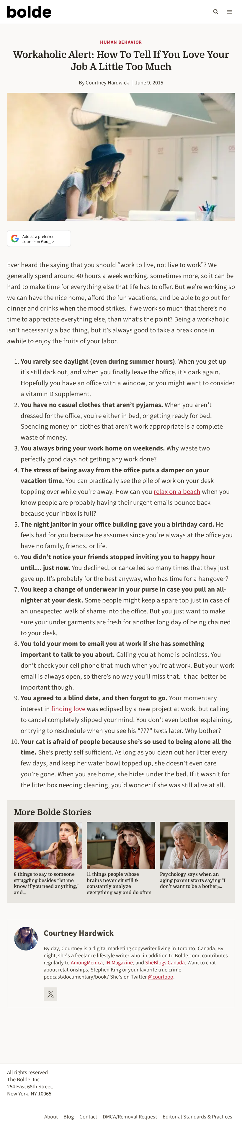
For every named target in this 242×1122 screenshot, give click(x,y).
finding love (68, 709)
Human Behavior (121, 42)
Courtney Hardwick (107, 82)
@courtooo (160, 977)
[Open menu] (229, 11)
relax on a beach (177, 492)
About (51, 1117)
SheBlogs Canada (165, 962)
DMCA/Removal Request (130, 1117)
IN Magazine (119, 962)
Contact (88, 1117)
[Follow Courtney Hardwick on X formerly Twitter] (50, 994)
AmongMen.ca (87, 962)
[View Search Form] (215, 11)
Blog (68, 1117)
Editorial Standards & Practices (197, 1117)
